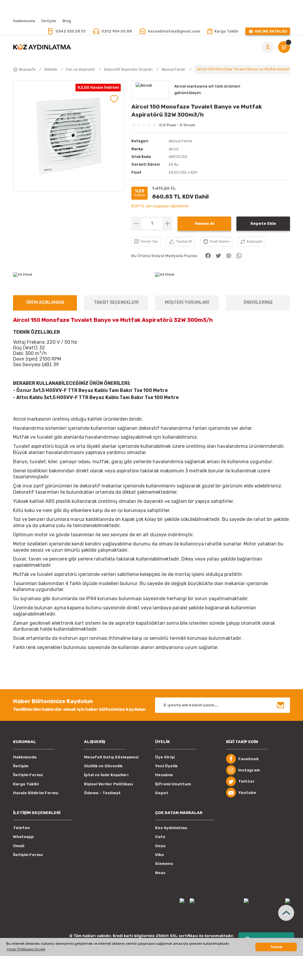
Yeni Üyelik (166, 766)
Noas (160, 873)
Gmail (18, 846)
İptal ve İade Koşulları (106, 775)
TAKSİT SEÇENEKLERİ (116, 302)
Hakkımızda (24, 757)
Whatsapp (23, 836)
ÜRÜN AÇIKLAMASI (45, 302)
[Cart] (284, 47)
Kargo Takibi (26, 784)
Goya (160, 846)
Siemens (164, 863)
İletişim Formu (28, 775)
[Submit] (280, 705)
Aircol (174, 149)
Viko (159, 854)
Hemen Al (204, 223)
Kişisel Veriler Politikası (108, 784)
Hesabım (164, 775)
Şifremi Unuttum (173, 784)
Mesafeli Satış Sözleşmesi (111, 757)
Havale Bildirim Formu (35, 793)
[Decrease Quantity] (136, 223)
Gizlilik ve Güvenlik (103, 766)
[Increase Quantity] (167, 223)
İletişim (20, 766)
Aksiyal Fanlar (181, 141)
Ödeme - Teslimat (102, 793)
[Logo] (42, 47)
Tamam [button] (276, 947)
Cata (160, 836)
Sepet (161, 793)
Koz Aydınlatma (171, 828)
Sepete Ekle (263, 223)
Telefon (21, 828)
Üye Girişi (165, 757)
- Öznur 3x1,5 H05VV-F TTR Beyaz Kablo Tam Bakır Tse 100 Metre (90, 390)
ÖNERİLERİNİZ (258, 302)
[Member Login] (268, 47)
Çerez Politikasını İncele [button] (26, 949)
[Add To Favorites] (114, 99)
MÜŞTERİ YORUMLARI (187, 302)
